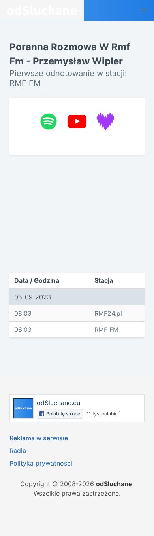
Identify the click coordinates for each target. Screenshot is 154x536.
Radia (17, 451)
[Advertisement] (77, 213)
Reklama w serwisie (38, 438)
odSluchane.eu (58, 403)
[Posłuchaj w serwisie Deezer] (105, 121)
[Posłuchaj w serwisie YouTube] (77, 121)
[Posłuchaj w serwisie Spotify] (48, 121)
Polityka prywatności (40, 463)
